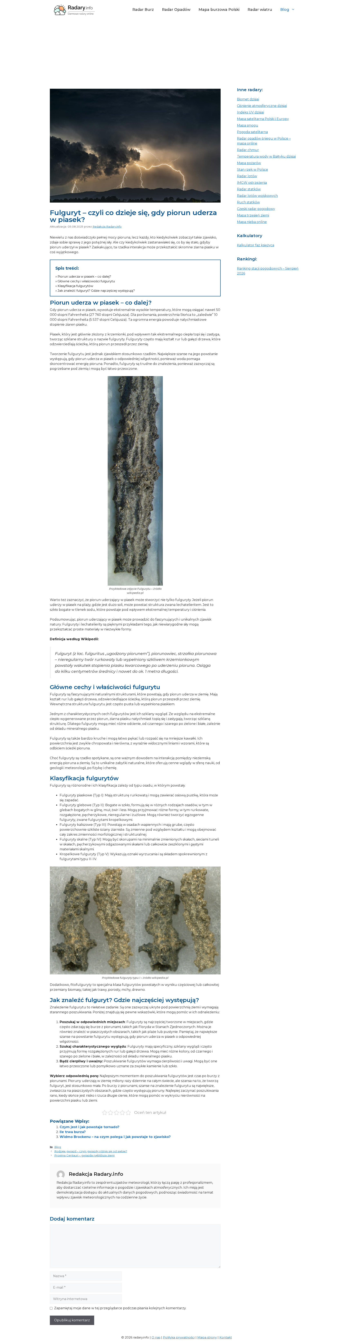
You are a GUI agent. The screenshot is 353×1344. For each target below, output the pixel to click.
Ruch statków (248, 202)
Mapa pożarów (249, 163)
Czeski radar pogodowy (256, 209)
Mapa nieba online (252, 222)
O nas (156, 1337)
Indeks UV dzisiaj (250, 112)
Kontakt (225, 1337)
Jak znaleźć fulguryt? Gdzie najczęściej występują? (96, 291)
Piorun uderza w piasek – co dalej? (85, 276)
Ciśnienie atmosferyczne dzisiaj (262, 106)
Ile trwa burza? (73, 1132)
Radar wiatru (260, 9)
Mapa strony (207, 1337)
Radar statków (249, 189)
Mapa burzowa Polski (219, 9)
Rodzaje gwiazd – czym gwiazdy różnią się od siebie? (90, 1151)
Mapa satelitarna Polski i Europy (263, 119)
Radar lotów (247, 176)
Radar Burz (143, 9)
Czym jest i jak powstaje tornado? (89, 1127)
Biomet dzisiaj (248, 99)
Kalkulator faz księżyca (255, 245)
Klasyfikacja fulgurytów (75, 286)
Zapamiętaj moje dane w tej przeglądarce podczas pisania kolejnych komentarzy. (120, 1308)
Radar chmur (248, 150)
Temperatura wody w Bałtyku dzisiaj (266, 156)
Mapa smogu (247, 125)
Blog (284, 9)
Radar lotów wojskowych (257, 196)
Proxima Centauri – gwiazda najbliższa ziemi (84, 1155)
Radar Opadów (176, 9)
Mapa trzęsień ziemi (253, 215)
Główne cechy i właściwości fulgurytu (86, 281)
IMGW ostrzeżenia (252, 183)
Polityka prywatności (179, 1337)
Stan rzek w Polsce (252, 170)
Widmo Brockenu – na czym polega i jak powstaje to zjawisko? (115, 1137)
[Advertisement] (176, 49)
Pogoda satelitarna (252, 132)
